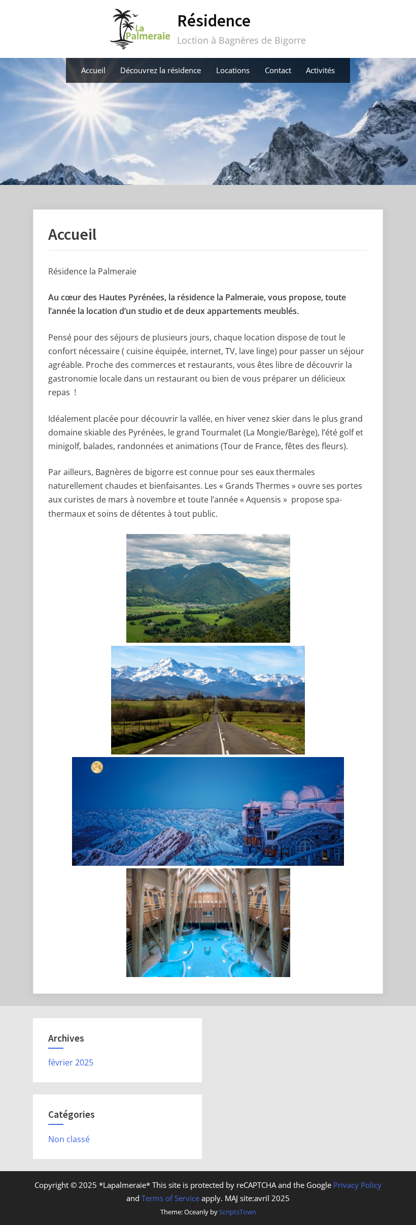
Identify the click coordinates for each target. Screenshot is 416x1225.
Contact (278, 70)
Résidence (214, 20)
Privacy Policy (357, 1185)
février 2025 (70, 1062)
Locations (233, 70)
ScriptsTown (237, 1211)
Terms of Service (170, 1198)
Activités (320, 70)
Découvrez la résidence (160, 70)
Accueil (93, 70)
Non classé (69, 1139)
